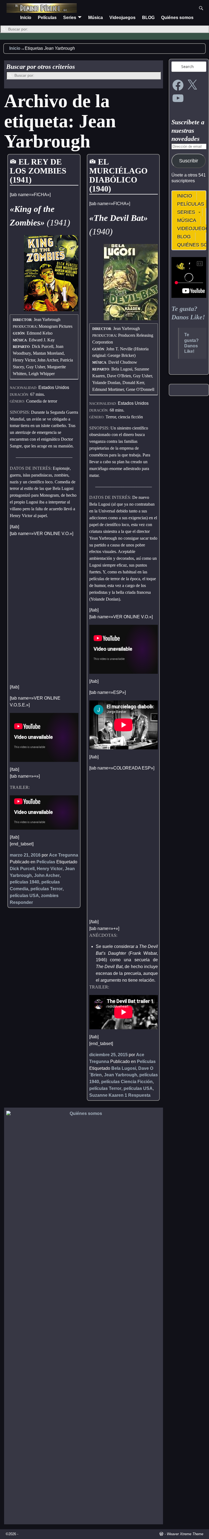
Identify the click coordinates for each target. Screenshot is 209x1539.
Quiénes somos (177, 17)
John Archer (47, 875)
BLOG (148, 17)
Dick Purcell (22, 868)
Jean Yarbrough (120, 1075)
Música (95, 17)
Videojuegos (122, 17)
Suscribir (188, 160)
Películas (47, 17)
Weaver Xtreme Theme (185, 1534)
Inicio (25, 17)
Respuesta (137, 1095)
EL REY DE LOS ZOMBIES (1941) (38, 170)
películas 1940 (24, 882)
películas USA (24, 895)
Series (69, 17)
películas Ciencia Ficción (127, 1081)
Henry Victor (50, 868)
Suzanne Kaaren (106, 1095)
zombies (50, 895)
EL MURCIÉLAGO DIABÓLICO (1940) (118, 175)
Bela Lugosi (123, 1068)
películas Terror (46, 888)
